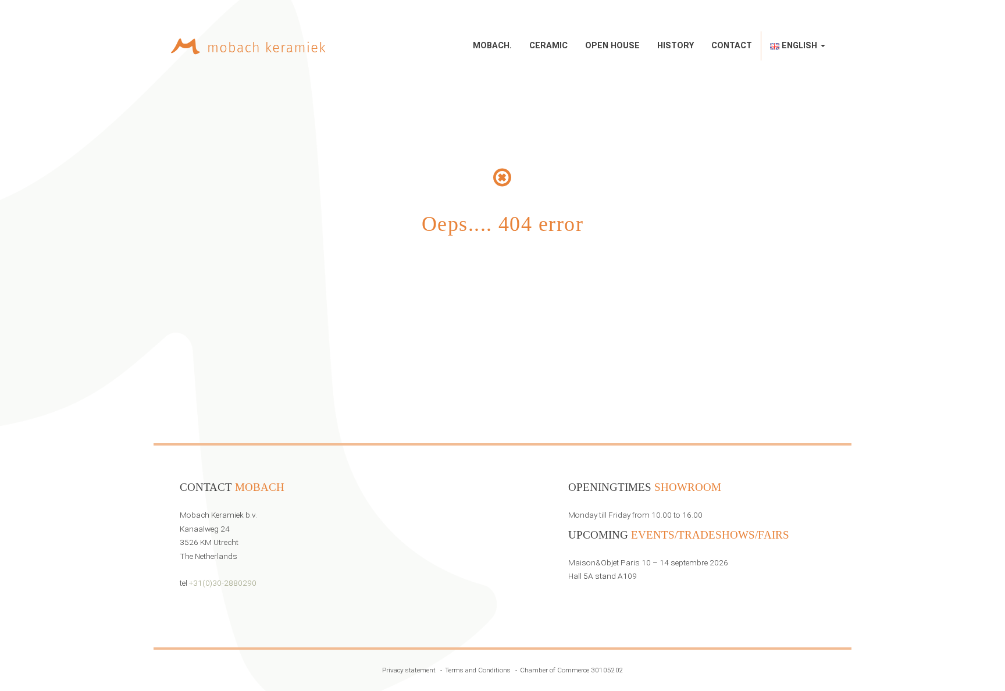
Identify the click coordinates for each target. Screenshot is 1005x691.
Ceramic (548, 46)
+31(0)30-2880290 (222, 582)
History (675, 46)
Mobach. (492, 46)
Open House (612, 46)
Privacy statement (409, 670)
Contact (731, 46)
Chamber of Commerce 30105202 (571, 670)
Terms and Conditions (478, 670)
